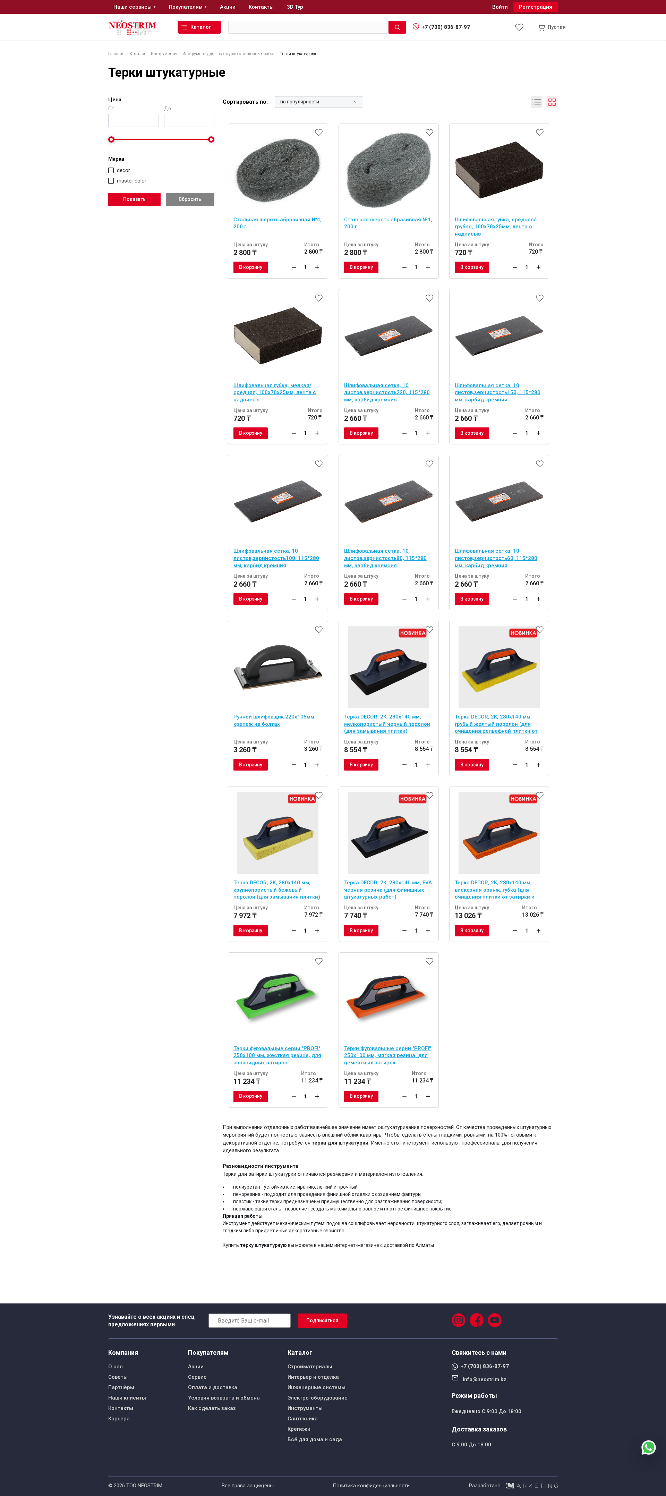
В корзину (250, 267)
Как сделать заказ (212, 1408)
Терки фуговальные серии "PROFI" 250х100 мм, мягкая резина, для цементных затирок (387, 1055)
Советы (118, 1377)
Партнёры (121, 1387)
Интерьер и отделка (313, 1377)
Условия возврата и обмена (224, 1398)
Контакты (120, 1408)
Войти (500, 7)
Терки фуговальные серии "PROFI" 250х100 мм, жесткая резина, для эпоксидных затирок (277, 1055)
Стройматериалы (310, 1366)
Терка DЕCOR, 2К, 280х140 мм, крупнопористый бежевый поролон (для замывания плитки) (276, 889)
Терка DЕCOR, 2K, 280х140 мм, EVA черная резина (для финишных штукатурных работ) (388, 889)
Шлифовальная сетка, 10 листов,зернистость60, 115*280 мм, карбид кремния (496, 558)
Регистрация (535, 7)
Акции (196, 1366)
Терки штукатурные (166, 72)
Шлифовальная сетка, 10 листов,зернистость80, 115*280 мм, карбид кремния (385, 558)
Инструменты (305, 1408)
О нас (115, 1366)
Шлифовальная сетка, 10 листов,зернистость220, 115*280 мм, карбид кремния (387, 392)
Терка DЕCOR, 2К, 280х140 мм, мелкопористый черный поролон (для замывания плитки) (387, 724)
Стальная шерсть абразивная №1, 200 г (388, 223)
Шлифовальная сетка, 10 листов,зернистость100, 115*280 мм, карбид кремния (276, 558)
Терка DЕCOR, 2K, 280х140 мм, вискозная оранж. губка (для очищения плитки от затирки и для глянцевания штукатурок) (495, 890)
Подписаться (322, 1320)
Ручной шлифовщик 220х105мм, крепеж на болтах (274, 720)
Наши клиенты (127, 1398)
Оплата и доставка (212, 1387)
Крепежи (299, 1429)
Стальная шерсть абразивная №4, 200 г (277, 223)
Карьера (119, 1419)
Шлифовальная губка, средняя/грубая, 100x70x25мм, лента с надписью (495, 226)
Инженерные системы (316, 1387)
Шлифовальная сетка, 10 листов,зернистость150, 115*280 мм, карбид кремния (497, 392)
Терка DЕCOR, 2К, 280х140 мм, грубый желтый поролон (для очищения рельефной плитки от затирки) (496, 725)
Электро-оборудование (318, 1398)
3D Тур (295, 7)
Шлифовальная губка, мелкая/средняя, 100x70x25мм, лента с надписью (274, 392)
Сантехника (303, 1419)
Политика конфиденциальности (371, 1485)
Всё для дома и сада (315, 1439)
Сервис (197, 1377)
